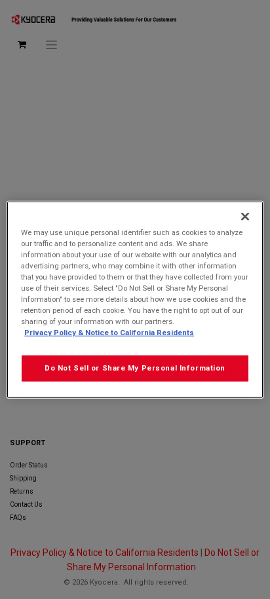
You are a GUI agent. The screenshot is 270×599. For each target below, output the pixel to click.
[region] (135, 299)
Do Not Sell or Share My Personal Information (135, 367)
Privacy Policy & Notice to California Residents (109, 332)
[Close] (245, 216)
